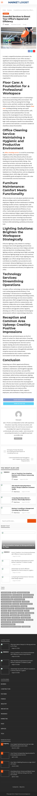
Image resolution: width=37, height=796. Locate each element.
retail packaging (29, 613)
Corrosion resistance (16, 597)
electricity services (6, 601)
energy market (16, 601)
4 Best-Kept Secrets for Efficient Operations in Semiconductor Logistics (22, 569)
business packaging (6, 595)
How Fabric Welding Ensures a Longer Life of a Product (23, 763)
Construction (5, 689)
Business (6, 13)
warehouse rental (6, 622)
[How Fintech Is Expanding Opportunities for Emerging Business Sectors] (5, 755)
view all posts (18, 438)
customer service (28, 597)
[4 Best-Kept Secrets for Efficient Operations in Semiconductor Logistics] (6, 571)
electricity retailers (19, 599)
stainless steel (15, 617)
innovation (15, 604)
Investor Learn (5, 606)
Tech (2, 733)
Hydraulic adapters (6, 604)
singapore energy (25, 615)
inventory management (26, 604)
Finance (3, 699)
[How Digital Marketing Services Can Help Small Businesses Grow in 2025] (5, 744)
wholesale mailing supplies (8, 624)
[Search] (34, 2)
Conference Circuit (28, 595)
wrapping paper (26, 626)
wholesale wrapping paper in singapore (11, 626)
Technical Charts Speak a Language (16, 620)
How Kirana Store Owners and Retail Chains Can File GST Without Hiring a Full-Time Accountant (23, 772)
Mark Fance (17, 491)
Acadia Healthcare (6, 592)
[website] (18, 442)
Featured (4, 694)
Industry (4, 704)
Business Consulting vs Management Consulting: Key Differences (23, 509)
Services (3, 728)
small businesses (6, 617)
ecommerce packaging (7, 599)
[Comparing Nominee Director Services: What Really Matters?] (6, 579)
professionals (5, 613)
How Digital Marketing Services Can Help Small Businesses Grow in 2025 (22, 744)
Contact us (15, 787)
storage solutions (25, 617)
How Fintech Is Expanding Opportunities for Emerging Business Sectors (23, 754)
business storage (17, 595)
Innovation (4, 709)
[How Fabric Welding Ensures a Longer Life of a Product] (5, 764)
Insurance (4, 713)
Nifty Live (4, 610)
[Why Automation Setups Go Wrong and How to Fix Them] (18, 540)
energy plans (26, 601)
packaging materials (17, 610)
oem (10, 610)
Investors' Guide (15, 606)
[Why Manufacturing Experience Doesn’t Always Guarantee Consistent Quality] (6, 563)
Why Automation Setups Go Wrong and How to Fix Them (18, 546)
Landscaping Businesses (8, 608)
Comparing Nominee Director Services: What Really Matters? (21, 498)
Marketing (4, 718)
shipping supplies (15, 615)
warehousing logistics (18, 622)
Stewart (7, 24)
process (27, 610)
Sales (2, 723)
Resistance (21, 613)
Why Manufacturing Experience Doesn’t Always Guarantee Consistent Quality (23, 487)
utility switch (29, 620)
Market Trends (29, 608)
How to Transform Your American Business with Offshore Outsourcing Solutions (23, 475)
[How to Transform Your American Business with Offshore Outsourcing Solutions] (6, 552)
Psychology (13, 613)
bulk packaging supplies (23, 592)
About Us (21, 787)
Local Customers (20, 608)
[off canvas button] (2, 2)
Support (3, 620)
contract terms (5, 597)
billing (14, 592)
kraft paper (23, 606)
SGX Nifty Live (5, 615)
